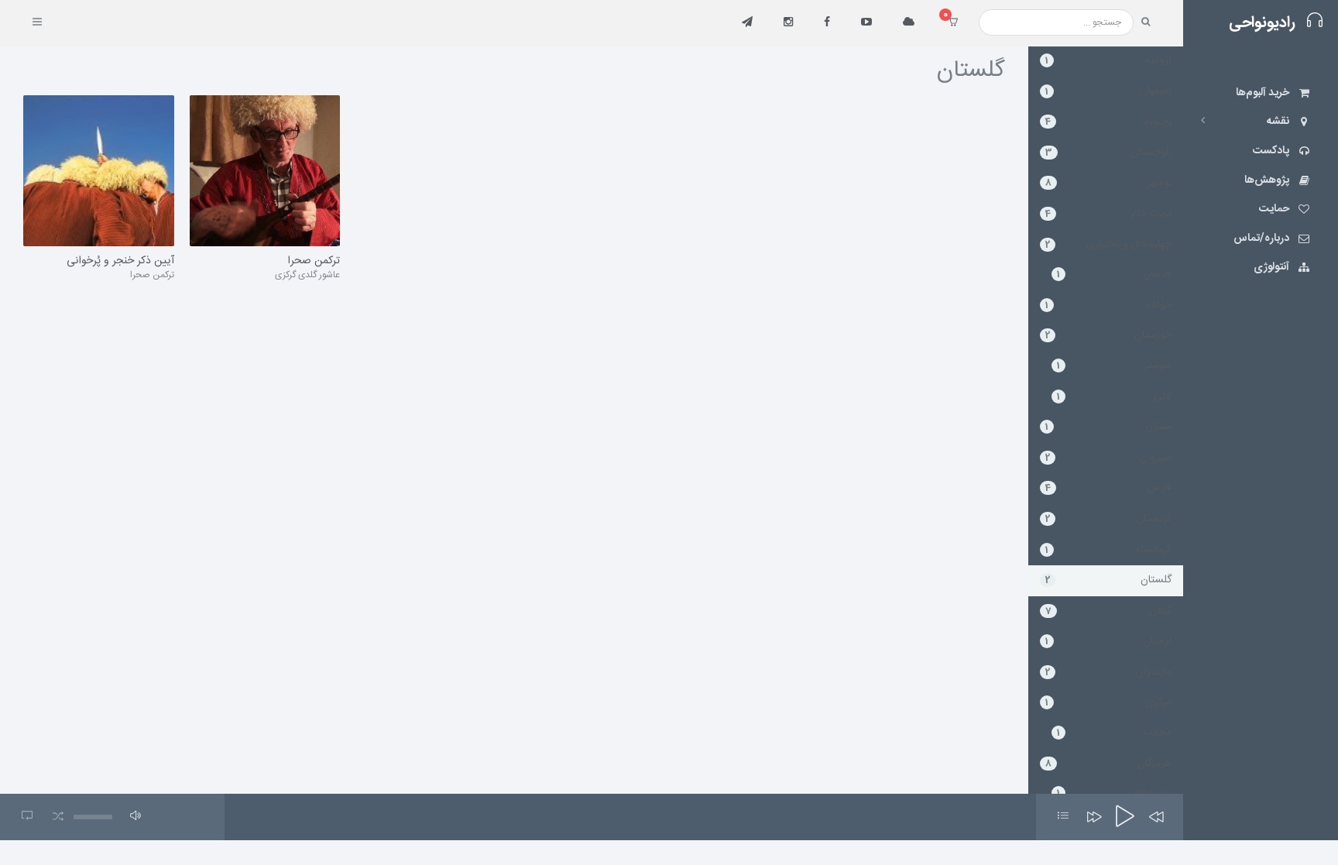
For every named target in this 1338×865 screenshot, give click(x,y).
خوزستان (1108, 335)
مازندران (1108, 672)
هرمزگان (1108, 763)
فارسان (1114, 274)
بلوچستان (1108, 152)
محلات (1114, 732)
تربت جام (1108, 213)
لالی (1114, 396)
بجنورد (1108, 121)
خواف (1108, 305)
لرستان (1108, 641)
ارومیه (1108, 60)
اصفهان (1108, 91)
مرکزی (1108, 702)
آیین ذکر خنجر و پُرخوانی (120, 261)
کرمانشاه (1108, 550)
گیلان (1108, 611)
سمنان (1108, 426)
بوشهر (1108, 182)
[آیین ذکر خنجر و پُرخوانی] (98, 171)
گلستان (1108, 580)
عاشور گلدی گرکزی (307, 275)
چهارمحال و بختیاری (1108, 244)
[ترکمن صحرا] (265, 171)
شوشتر (1114, 365)
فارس (1108, 488)
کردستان (1108, 519)
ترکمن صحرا (152, 275)
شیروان (1108, 457)
